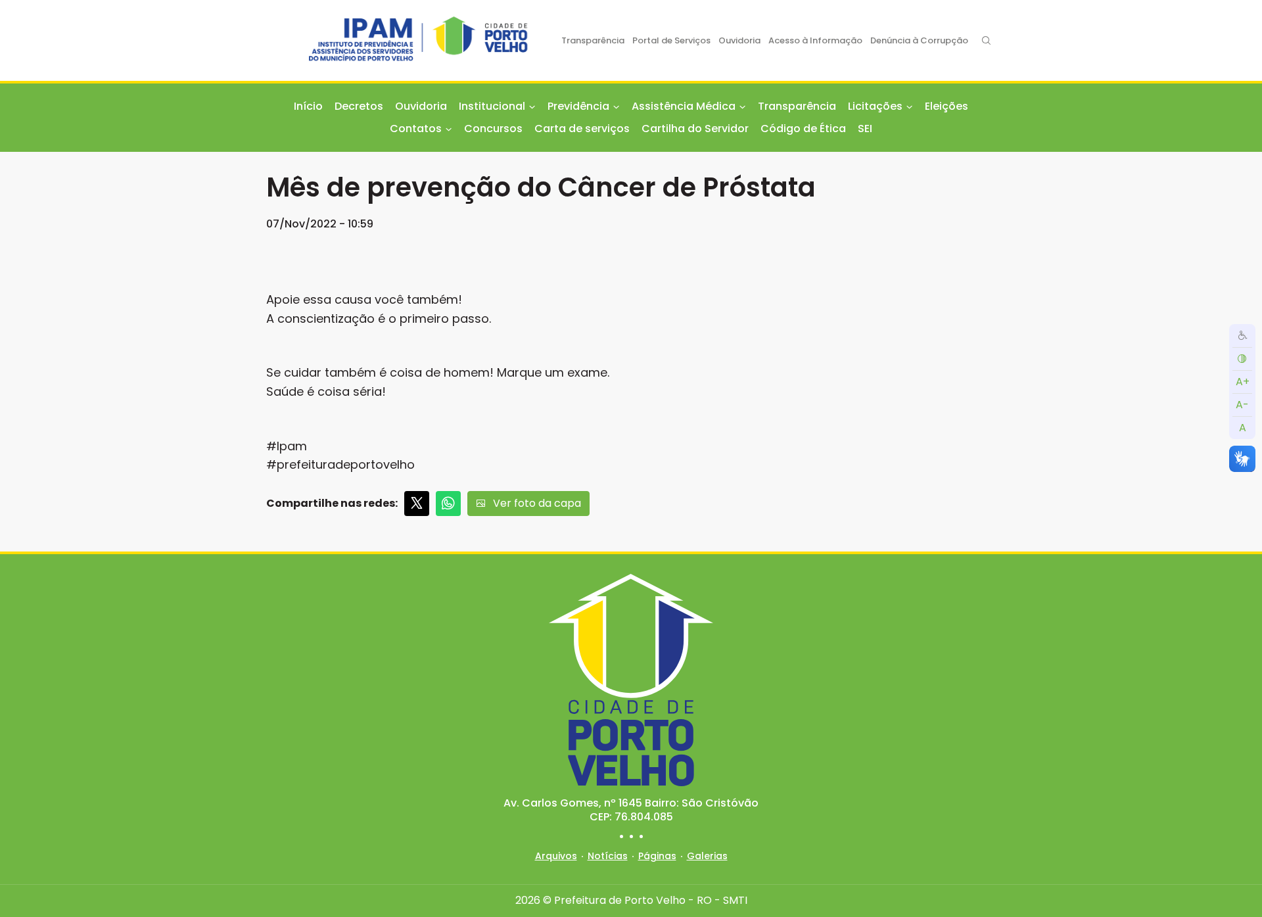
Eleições (946, 106)
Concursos (493, 128)
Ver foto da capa (537, 503)
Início (308, 106)
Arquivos (556, 855)
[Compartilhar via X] (416, 503)
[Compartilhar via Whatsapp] (448, 503)
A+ (1243, 380)
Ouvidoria (739, 40)
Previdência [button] (578, 106)
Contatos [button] (416, 128)
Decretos (359, 106)
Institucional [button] (492, 106)
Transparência (592, 40)
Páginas (657, 855)
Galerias (707, 855)
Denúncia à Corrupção (919, 40)
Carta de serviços (582, 128)
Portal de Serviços (671, 40)
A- (1242, 403)
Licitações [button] (875, 106)
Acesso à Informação (815, 40)
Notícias (608, 855)
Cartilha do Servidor (695, 128)
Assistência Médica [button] (684, 106)
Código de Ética (803, 128)
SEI (865, 128)
